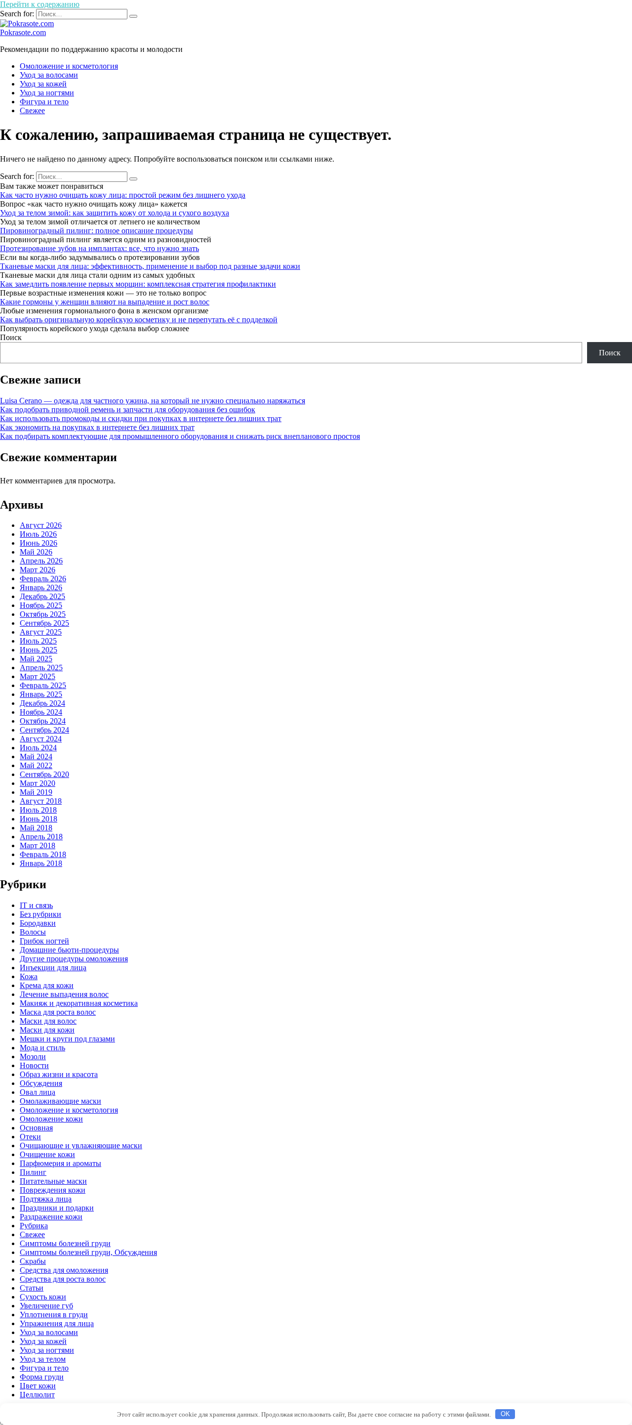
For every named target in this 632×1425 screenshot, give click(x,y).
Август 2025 (41, 632)
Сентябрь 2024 (44, 730)
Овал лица (37, 1092)
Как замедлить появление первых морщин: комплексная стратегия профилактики (138, 284)
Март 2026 (37, 569)
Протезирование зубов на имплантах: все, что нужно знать (99, 248)
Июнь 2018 (38, 819)
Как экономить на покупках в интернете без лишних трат (97, 427)
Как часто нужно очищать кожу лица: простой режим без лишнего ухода (122, 195)
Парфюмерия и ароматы (60, 1163)
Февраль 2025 (43, 685)
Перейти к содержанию (39, 4)
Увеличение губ (46, 1305)
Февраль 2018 (43, 854)
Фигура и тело (44, 101)
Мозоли (33, 1056)
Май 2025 (36, 658)
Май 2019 (36, 792)
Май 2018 (36, 827)
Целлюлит (37, 1394)
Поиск (11, 337)
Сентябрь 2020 (44, 774)
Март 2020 (37, 783)
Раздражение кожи (51, 1216)
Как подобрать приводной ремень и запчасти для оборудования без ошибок (127, 409)
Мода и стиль (42, 1047)
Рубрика (34, 1225)
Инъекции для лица (53, 967)
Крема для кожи (47, 985)
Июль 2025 (38, 641)
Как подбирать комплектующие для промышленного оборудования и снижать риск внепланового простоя (180, 436)
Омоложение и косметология (69, 66)
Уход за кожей (43, 84)
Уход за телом (43, 1359)
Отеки (30, 1136)
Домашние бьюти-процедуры (69, 950)
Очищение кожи (47, 1154)
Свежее (32, 110)
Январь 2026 (41, 587)
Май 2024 (36, 756)
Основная (36, 1127)
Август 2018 (41, 801)
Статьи (31, 1288)
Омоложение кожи (51, 1119)
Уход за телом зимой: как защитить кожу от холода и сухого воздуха (114, 213)
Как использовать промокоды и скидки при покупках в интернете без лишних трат (140, 418)
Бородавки (38, 923)
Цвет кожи (38, 1386)
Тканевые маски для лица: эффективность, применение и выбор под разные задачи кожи (150, 266)
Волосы (33, 932)
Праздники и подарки (57, 1208)
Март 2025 (37, 676)
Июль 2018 (38, 810)
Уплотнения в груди (54, 1314)
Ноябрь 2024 (41, 712)
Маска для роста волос (58, 1012)
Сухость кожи (43, 1297)
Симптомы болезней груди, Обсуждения (88, 1252)
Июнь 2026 (38, 543)
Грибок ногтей (44, 941)
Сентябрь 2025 (44, 623)
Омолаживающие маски (60, 1101)
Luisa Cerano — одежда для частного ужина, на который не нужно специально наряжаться (152, 400)
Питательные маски (53, 1181)
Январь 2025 (41, 694)
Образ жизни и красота (59, 1074)
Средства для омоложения (64, 1270)
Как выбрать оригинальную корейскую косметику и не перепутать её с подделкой (138, 319)
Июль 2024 (38, 747)
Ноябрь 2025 (41, 605)
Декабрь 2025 (42, 596)
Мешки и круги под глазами (67, 1039)
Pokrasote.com (23, 32)
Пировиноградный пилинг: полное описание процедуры (96, 230)
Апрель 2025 (41, 667)
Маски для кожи (47, 1030)
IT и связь (36, 905)
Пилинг (33, 1172)
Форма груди (42, 1377)
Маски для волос (48, 1021)
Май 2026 (36, 552)
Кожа (29, 976)
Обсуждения (41, 1083)
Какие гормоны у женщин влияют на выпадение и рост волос (104, 302)
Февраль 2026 (43, 578)
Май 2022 (36, 765)
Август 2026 (41, 525)
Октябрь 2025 (43, 614)
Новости (34, 1065)
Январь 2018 (41, 863)
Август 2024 (41, 738)
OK (505, 1414)
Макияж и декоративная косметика (79, 1003)
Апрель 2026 (41, 561)
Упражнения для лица (57, 1323)
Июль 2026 (38, 534)
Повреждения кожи (52, 1190)
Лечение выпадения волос (64, 994)
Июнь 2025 (38, 650)
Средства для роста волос (63, 1279)
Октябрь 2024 (43, 721)
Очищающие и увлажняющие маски (81, 1145)
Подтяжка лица (46, 1199)
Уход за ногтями (47, 92)
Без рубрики (40, 914)
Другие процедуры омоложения (74, 958)
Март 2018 (37, 845)
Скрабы (33, 1261)
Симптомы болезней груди (65, 1243)
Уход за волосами (49, 75)
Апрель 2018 (41, 836)
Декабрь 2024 (42, 703)
